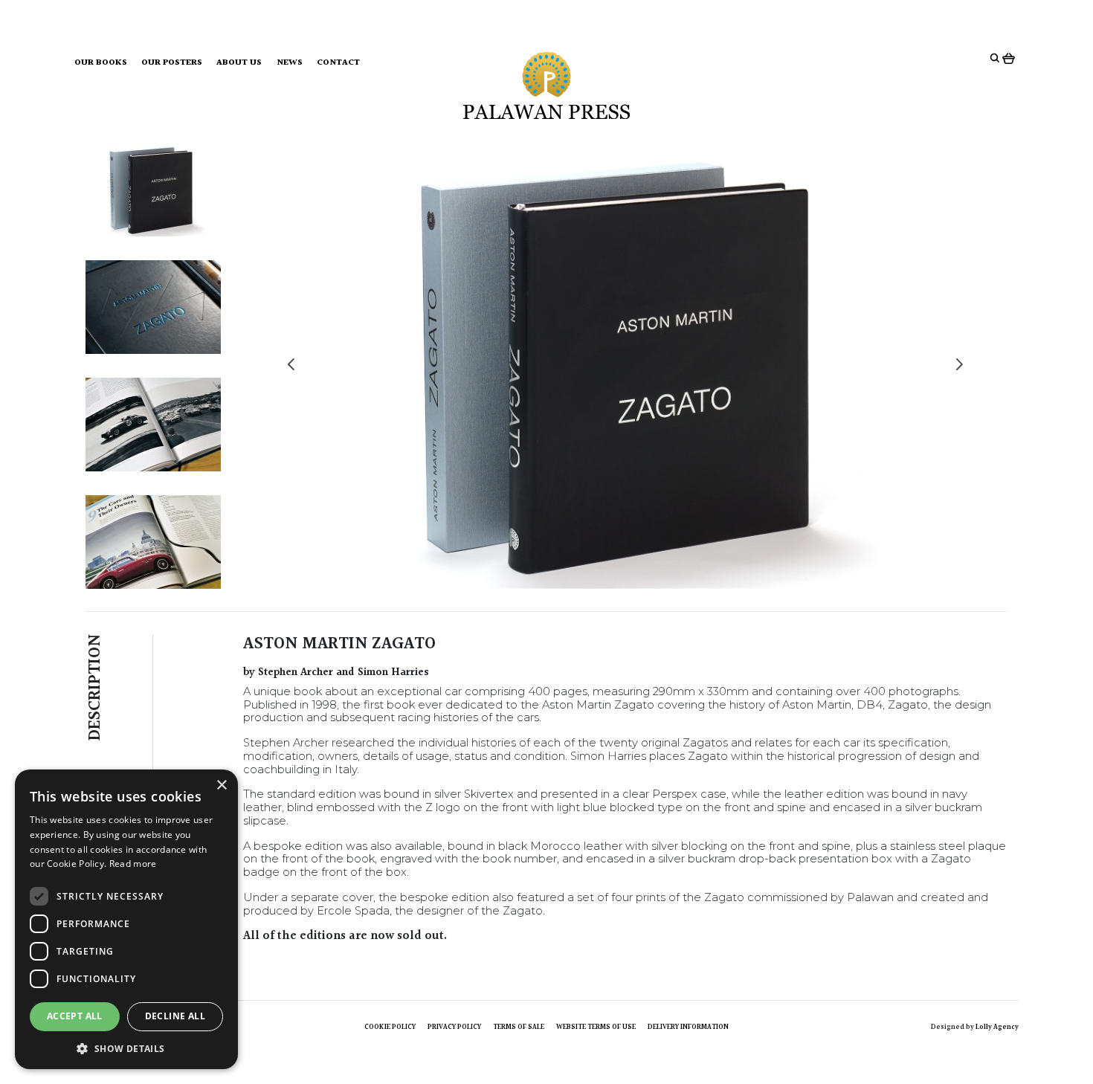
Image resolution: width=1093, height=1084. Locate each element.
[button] (126, 1047)
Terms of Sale (518, 1027)
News (290, 63)
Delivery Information (688, 1027)
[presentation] (291, 366)
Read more (133, 863)
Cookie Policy (390, 1027)
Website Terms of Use (596, 1027)
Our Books (100, 63)
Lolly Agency (997, 1027)
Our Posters (171, 63)
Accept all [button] (75, 1016)
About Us (239, 63)
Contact (338, 63)
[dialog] (126, 919)
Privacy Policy (454, 1027)
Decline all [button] (175, 1016)
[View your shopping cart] (1010, 58)
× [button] (221, 785)
